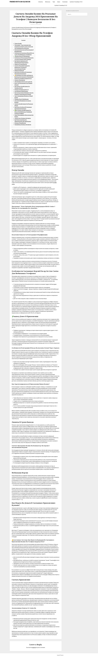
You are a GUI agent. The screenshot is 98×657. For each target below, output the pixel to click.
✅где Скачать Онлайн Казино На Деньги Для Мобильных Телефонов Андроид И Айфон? (23, 112)
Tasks (54, 1)
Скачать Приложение (20, 80)
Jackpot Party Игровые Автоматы (23, 118)
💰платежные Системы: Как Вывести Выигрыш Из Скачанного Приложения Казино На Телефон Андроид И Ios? (24, 77)
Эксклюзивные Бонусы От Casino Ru (23, 81)
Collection (40, 1)
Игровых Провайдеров (20, 123)
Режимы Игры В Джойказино (22, 99)
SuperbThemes (60, 655)
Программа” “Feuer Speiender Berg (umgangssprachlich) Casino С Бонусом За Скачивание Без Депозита (24, 46)
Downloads (64, 1)
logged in (34, 647)
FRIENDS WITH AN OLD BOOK (20, 2)
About (58, 1)
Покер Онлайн (18, 43)
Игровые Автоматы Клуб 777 (22, 89)
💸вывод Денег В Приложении (22, 56)
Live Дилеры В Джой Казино (21, 91)
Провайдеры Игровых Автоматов (23, 124)
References (47, 1)
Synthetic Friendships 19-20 (76, 1)
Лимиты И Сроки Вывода (21, 64)
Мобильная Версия (19, 70)
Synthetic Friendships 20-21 (61, 5)
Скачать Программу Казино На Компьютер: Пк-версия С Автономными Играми (22, 67)
